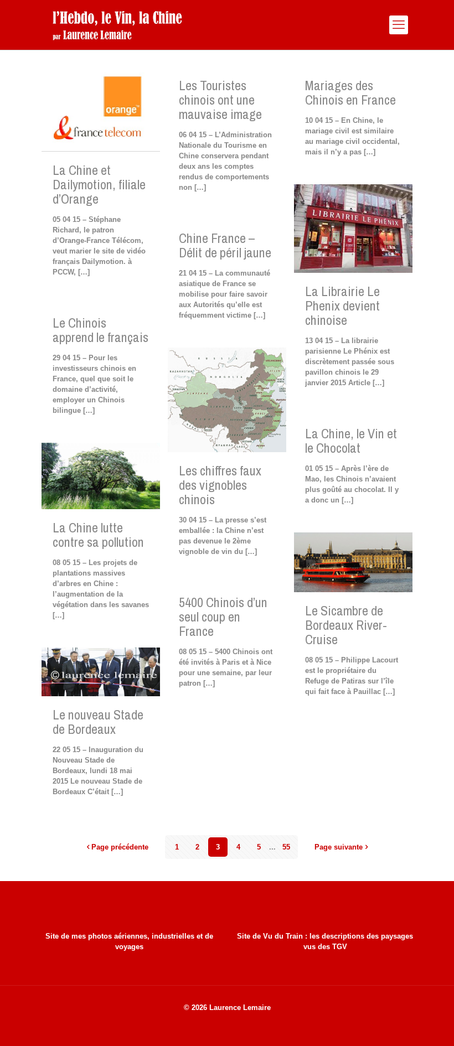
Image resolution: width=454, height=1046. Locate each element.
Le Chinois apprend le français (100, 330)
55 (286, 847)
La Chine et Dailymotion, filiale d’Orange (99, 184)
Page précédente (119, 847)
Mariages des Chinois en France (350, 92)
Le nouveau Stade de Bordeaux (98, 722)
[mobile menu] (398, 24)
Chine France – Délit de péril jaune (225, 245)
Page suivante (338, 847)
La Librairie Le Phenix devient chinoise (342, 305)
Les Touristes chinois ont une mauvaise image (220, 99)
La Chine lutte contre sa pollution (98, 535)
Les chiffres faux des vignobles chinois (220, 485)
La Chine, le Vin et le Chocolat (351, 440)
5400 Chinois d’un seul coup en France (223, 616)
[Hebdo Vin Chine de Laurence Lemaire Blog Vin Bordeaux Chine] (117, 25)
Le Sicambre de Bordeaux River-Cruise (346, 625)
